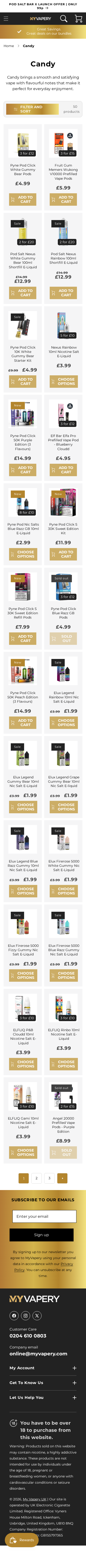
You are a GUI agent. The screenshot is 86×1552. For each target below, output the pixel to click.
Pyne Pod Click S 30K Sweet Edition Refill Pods (22, 613)
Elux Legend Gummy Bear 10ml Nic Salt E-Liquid (23, 781)
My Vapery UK (34, 1499)
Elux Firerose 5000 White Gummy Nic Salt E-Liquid (64, 865)
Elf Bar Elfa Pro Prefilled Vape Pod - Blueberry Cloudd (63, 442)
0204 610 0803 (28, 1335)
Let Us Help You (27, 1397)
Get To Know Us (26, 1382)
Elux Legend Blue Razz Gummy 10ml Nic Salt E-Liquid (23, 865)
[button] (7, 18)
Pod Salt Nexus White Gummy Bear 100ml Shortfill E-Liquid (23, 260)
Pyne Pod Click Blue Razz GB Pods (63, 613)
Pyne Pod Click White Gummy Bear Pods (22, 169)
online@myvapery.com (38, 1353)
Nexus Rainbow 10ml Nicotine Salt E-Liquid (64, 351)
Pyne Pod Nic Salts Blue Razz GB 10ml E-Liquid (23, 528)
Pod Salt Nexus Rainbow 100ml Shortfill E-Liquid (63, 258)
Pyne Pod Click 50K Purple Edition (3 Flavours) (22, 442)
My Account (22, 1368)
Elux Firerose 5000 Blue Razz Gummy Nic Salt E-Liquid (63, 949)
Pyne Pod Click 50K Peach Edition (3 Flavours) (22, 697)
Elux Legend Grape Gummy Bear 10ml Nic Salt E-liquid (64, 781)
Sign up (41, 1235)
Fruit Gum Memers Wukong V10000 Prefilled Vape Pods (63, 172)
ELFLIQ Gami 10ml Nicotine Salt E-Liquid (23, 1122)
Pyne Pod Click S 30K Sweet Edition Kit (63, 528)
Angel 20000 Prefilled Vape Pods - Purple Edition (63, 1125)
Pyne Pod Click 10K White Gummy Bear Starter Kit (22, 354)
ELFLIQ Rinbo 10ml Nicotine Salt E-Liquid (64, 1034)
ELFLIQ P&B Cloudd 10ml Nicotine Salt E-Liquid (23, 1036)
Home (9, 46)
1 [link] (23, 1178)
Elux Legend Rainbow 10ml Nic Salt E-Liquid (64, 697)
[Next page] (62, 1178)
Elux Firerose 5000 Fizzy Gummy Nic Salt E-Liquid (23, 949)
